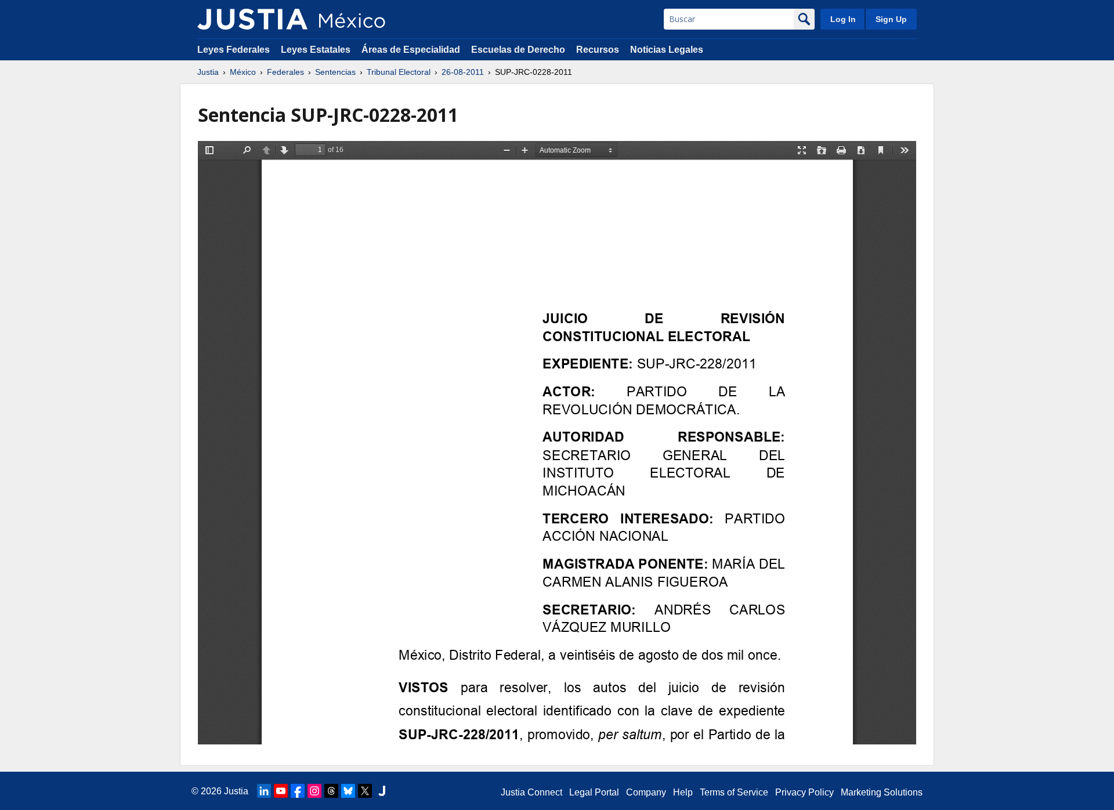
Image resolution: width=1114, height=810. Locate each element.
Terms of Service (734, 792)
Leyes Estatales (315, 50)
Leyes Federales (233, 50)
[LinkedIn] (264, 791)
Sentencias (335, 72)
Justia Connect (531, 792)
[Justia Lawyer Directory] (382, 791)
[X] (365, 791)
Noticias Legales (666, 50)
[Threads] (331, 791)
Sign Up (891, 19)
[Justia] (252, 19)
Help (683, 792)
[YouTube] (281, 791)
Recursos (597, 50)
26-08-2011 (463, 72)
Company (646, 792)
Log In (843, 19)
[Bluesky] (348, 791)
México (243, 72)
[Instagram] (314, 791)
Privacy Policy (804, 792)
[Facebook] (298, 791)
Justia (208, 72)
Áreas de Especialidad (410, 50)
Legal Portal (594, 792)
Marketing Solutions (882, 792)
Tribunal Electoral (399, 72)
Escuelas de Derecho (518, 50)
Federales (285, 72)
